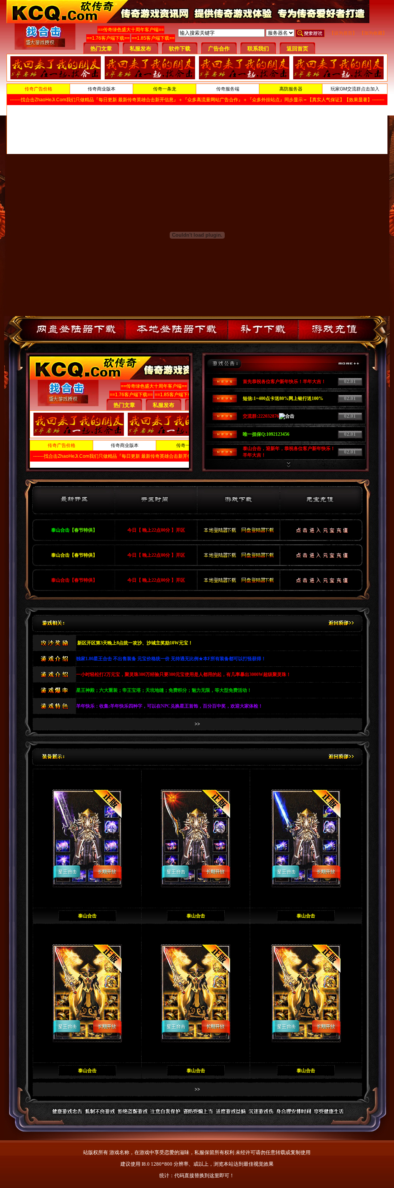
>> (197, 724)
